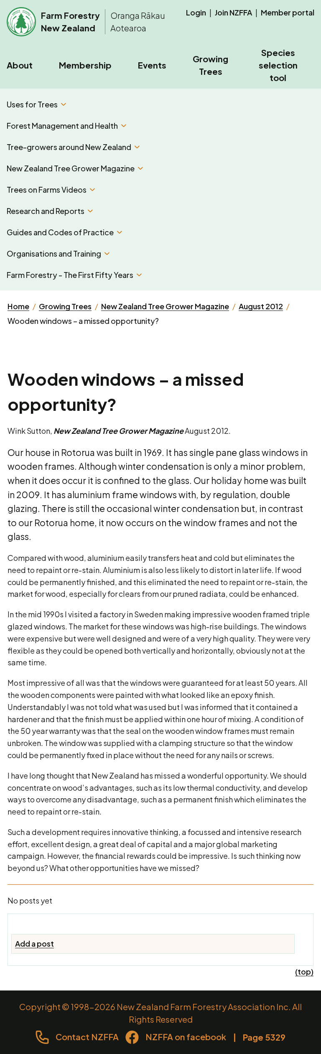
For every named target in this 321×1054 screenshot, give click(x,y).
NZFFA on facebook (185, 1036)
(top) (304, 971)
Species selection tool (278, 65)
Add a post (34, 943)
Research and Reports (45, 211)
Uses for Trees (32, 104)
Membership (85, 65)
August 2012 (261, 306)
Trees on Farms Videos (47, 189)
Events (152, 65)
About (20, 65)
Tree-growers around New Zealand (69, 147)
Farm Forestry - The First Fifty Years (70, 275)
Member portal (287, 12)
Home (18, 306)
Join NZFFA (233, 12)
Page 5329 (264, 1037)
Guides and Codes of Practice (60, 232)
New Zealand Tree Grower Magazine (71, 168)
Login (196, 12)
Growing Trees (210, 64)
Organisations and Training (54, 253)
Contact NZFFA (87, 1036)
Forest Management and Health (62, 125)
